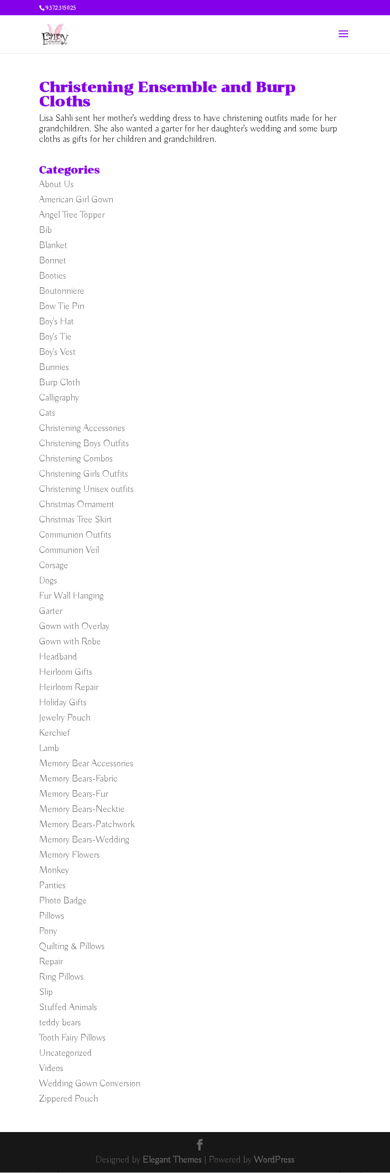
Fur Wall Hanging (71, 596)
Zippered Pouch (68, 1099)
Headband (58, 657)
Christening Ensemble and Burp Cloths (167, 94)
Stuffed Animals (68, 1007)
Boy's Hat (56, 322)
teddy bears (60, 1023)
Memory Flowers (69, 855)
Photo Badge (63, 901)
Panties (52, 886)
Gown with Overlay (74, 626)
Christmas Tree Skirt (75, 520)
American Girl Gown (76, 200)
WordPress (274, 1160)
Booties (52, 276)
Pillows (51, 916)
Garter (50, 611)
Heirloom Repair (68, 687)
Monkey (54, 870)
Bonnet (52, 261)
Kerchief (54, 733)
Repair (51, 962)
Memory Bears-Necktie (82, 809)
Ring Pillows (61, 977)
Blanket (53, 245)
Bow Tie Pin (61, 306)
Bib (45, 230)
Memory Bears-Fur (73, 794)
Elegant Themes (172, 1160)
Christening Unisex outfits (86, 489)
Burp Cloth (59, 383)
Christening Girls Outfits (83, 474)
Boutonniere (61, 291)
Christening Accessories (82, 428)
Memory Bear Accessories (86, 764)
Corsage (53, 565)
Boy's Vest (57, 352)
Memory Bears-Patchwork (87, 825)
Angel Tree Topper (72, 215)
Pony (48, 931)
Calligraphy (59, 398)
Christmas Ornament (76, 505)
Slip (46, 992)
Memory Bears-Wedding (84, 840)
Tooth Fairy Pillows (72, 1038)
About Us (56, 184)
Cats (47, 413)
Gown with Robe (70, 642)
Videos (51, 1068)
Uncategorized (65, 1053)
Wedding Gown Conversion (89, 1084)
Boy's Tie (55, 337)
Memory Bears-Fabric (78, 779)
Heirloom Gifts (65, 672)
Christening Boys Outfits (84, 444)
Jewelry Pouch (64, 718)
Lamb (49, 748)
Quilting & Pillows (72, 946)
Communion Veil (69, 550)
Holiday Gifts (63, 703)
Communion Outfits (75, 535)
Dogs (48, 581)
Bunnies (54, 367)
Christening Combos (76, 459)
